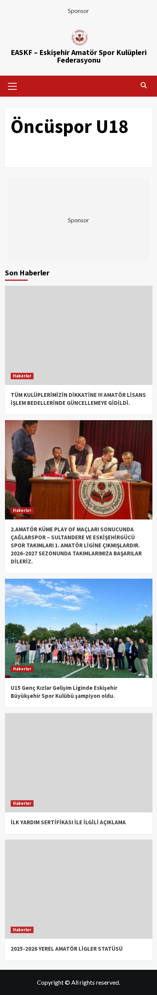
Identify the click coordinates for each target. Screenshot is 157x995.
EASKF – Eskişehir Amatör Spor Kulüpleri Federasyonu (79, 56)
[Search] (144, 85)
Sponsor (78, 10)
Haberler (22, 376)
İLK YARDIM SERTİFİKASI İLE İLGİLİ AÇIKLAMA (68, 822)
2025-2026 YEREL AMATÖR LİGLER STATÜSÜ (67, 948)
